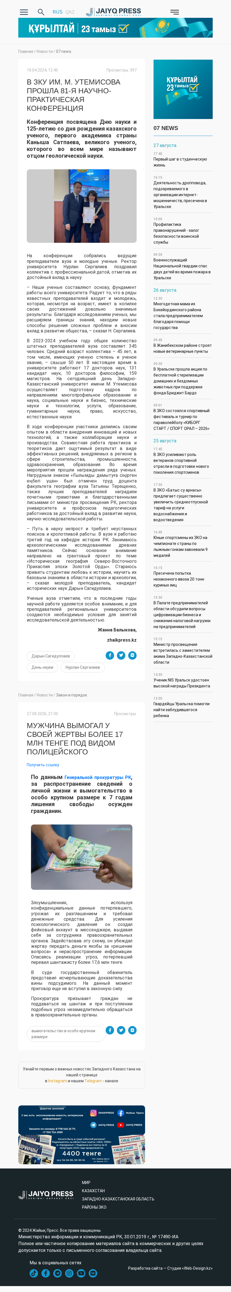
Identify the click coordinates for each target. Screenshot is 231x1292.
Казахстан (93, 1191)
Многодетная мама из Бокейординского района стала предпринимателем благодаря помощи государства (178, 313)
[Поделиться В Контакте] (132, 655)
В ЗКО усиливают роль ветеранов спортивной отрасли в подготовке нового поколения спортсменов (181, 461)
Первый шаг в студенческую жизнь (180, 159)
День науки (42, 667)
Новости (45, 51)
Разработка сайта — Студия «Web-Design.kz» (170, 1268)
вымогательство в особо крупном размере (63, 1034)
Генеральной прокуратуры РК (98, 777)
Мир (86, 1182)
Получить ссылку (43, 765)
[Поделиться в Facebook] (109, 655)
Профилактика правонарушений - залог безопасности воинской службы (176, 230)
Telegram (93, 1081)
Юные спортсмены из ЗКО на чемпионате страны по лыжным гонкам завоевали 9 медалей (181, 544)
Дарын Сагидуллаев (51, 656)
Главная (25, 51)
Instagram (57, 1081)
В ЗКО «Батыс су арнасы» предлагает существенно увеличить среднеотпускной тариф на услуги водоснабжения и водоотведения (181, 502)
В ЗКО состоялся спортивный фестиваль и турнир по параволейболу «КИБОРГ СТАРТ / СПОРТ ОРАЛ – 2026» (182, 417)
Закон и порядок (71, 695)
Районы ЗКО (94, 1207)
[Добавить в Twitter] (121, 655)
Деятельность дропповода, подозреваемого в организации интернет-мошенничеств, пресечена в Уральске (180, 192)
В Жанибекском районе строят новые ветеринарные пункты (183, 346)
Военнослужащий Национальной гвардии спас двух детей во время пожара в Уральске (182, 266)
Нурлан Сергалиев (83, 667)
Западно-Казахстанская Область (118, 1199)
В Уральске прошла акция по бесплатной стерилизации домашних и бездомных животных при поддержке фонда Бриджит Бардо (180, 378)
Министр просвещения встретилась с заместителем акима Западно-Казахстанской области (183, 651)
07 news (63, 51)
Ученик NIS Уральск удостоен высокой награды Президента (182, 680)
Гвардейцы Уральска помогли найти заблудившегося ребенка (182, 707)
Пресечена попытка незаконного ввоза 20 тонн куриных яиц (179, 576)
